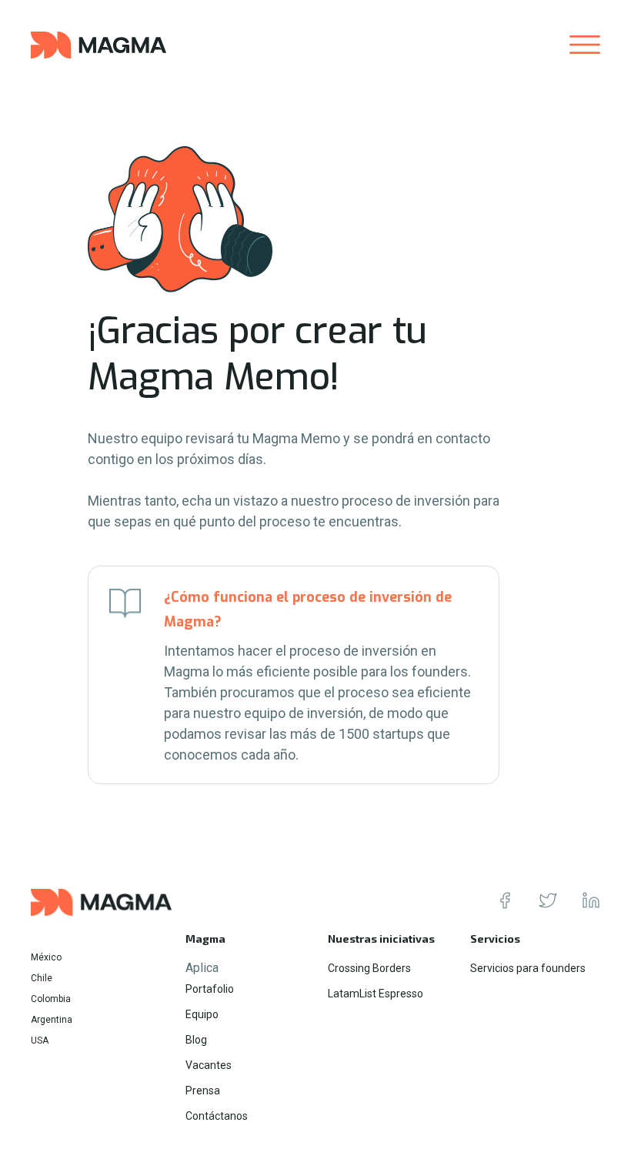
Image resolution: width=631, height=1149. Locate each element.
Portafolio (209, 989)
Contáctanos (216, 1116)
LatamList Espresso (375, 993)
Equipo (202, 1014)
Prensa (202, 1090)
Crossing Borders (369, 968)
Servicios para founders (528, 968)
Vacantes (208, 1065)
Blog (196, 1040)
